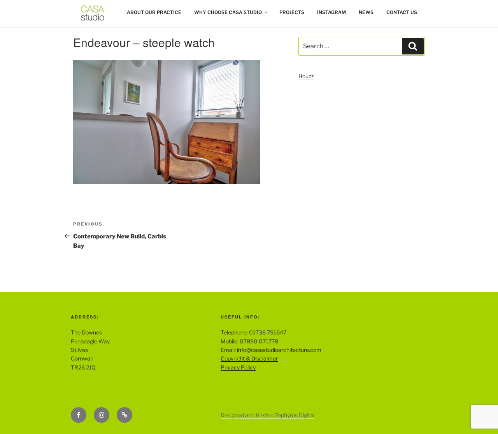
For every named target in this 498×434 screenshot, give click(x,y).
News (366, 12)
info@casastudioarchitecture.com (279, 349)
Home (78, 12)
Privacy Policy (238, 367)
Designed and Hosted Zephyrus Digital (267, 415)
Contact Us (401, 12)
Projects (291, 12)
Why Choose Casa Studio (228, 12)
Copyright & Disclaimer (249, 358)
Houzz (306, 76)
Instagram (331, 12)
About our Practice (154, 12)
